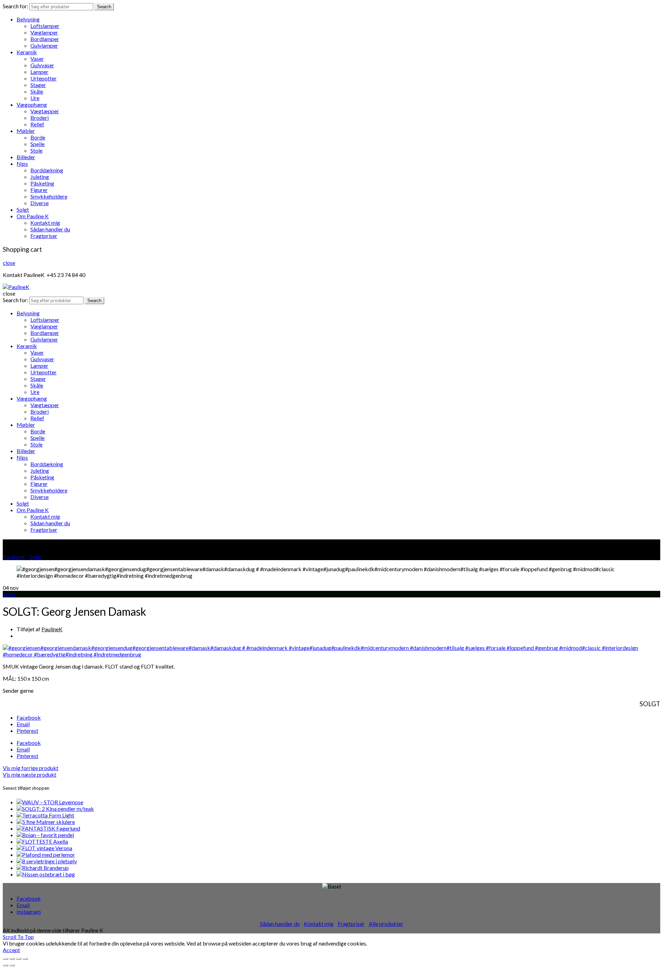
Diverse (39, 203)
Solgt (23, 209)
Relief (37, 124)
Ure (34, 98)
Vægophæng (32, 104)
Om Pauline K (33, 216)
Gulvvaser (42, 65)
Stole (36, 150)
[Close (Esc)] (5, 959)
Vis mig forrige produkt (30, 768)
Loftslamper (44, 25)
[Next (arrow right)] (12, 965)
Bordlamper (44, 39)
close (9, 262)
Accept (11, 950)
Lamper (39, 71)
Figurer (39, 189)
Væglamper (44, 32)
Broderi (39, 117)
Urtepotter (43, 78)
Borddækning (46, 170)
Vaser (37, 58)
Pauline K (14, 557)
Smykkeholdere (48, 196)
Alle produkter (386, 923)
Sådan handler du (50, 229)
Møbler (26, 130)
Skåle (36, 91)
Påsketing (42, 183)
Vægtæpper (44, 111)
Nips (22, 163)
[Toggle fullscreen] (18, 959)
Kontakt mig (45, 222)
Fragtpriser (43, 235)
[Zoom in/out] (25, 959)
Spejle (37, 144)
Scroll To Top (18, 936)
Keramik (27, 52)
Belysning (28, 19)
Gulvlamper (44, 45)
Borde (37, 137)
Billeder (26, 157)
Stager (38, 84)
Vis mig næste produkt (29, 774)
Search (104, 6)
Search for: (15, 6)
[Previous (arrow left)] (5, 965)
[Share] (12, 959)
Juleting (39, 176)
